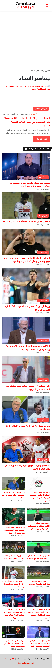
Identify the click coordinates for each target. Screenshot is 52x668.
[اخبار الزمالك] (26, 5)
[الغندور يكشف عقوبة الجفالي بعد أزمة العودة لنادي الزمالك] (38, 547)
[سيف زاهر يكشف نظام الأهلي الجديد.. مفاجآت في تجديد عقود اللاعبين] (13, 632)
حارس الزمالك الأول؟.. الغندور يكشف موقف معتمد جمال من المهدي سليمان (39, 526)
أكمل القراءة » (41, 139)
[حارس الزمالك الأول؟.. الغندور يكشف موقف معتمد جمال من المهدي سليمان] (38, 514)
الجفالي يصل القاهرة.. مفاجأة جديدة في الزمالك (26, 221)
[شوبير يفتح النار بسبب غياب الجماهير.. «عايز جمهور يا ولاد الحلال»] (13, 483)
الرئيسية (45, 71)
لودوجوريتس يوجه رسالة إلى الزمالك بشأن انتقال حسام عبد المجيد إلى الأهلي (14, 530)
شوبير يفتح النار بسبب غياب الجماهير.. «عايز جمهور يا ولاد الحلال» (13, 495)
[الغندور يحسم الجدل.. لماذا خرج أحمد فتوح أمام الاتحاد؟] (13, 547)
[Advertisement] (26, 39)
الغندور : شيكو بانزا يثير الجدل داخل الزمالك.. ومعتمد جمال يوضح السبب (13, 584)
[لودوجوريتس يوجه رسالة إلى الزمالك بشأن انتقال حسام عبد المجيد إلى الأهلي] (13, 516)
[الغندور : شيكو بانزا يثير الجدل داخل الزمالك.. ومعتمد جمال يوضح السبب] (13, 572)
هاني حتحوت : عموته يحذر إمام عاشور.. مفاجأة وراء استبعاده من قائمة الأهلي (40, 643)
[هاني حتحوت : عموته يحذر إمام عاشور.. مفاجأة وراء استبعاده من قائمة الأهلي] (38, 632)
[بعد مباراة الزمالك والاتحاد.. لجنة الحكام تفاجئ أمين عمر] (38, 572)
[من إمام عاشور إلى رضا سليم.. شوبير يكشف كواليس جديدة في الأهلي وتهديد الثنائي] (38, 600)
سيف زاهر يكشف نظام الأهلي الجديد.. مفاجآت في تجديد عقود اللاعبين (14, 643)
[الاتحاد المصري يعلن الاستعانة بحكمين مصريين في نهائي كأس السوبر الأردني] (38, 483)
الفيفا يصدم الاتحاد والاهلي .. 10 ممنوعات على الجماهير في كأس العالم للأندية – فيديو (26, 122)
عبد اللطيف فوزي (7, 114)
